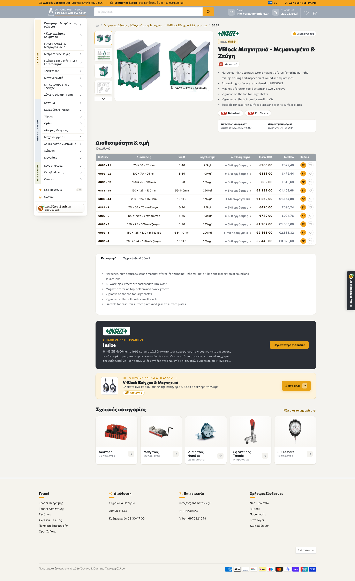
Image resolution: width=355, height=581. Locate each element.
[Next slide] (103, 98)
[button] (103, 38)
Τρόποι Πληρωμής (51, 503)
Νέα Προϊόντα (259, 503)
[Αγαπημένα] (306, 13)
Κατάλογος (258, 113)
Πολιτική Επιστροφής (53, 525)
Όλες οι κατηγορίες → (300, 410)
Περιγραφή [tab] (108, 258)
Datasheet (231, 113)
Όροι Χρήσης (47, 531)
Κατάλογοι (257, 520)
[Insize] (228, 33)
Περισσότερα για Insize (289, 345)
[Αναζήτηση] (208, 11)
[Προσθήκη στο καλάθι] (303, 165)
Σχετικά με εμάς (50, 520)
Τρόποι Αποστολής (51, 508)
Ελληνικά (304, 550)
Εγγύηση (45, 514)
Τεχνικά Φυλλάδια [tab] (136, 258)
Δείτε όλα (292, 385)
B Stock (255, 508)
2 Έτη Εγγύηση (304, 33)
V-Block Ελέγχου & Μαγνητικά (187, 25)
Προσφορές (258, 514)
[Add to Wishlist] (311, 165)
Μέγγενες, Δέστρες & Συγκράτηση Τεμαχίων (133, 25)
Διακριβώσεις (259, 525)
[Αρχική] (97, 25)
